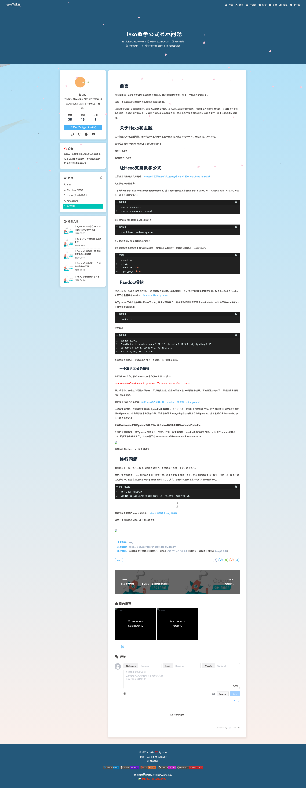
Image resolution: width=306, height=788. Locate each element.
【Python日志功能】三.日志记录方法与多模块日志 (88, 228)
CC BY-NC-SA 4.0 (177, 551)
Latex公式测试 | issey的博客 (163, 512)
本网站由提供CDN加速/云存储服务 (153, 774)
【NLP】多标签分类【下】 (87, 276)
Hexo (147, 756)
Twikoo (231, 728)
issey (131, 542)
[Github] (72, 134)
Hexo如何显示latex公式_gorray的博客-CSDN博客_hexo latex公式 (177, 176)
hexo (119, 560)
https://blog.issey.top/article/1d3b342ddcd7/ (152, 546)
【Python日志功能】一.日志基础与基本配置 (88, 265)
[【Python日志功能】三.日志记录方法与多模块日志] (68, 230)
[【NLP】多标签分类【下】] (68, 278)
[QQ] (86, 134)
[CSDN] (79, 134)
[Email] (93, 134)
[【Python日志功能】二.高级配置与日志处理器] (68, 254)
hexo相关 (179, 41)
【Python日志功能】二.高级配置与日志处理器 (88, 253)
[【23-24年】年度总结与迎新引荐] (68, 242)
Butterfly (162, 756)
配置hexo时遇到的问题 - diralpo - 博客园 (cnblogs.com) (170, 401)
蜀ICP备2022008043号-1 (155, 779)
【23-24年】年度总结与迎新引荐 (88, 240)
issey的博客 (13, 5)
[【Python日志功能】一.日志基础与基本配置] (68, 267)
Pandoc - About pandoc (155, 295)
